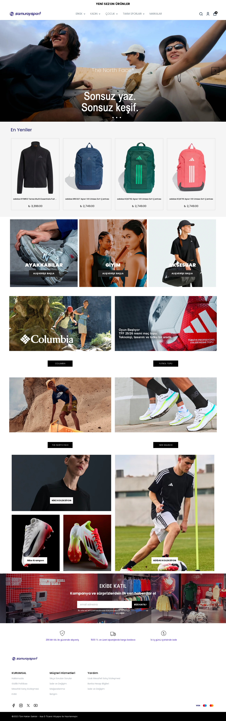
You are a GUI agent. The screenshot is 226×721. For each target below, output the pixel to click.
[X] (28, 705)
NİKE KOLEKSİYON (61, 500)
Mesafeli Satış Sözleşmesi (25, 688)
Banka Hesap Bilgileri (98, 683)
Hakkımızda (18, 678)
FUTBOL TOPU (165, 363)
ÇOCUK (110, 14)
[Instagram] (21, 705)
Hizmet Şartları (108, 613)
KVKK (14, 694)
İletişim (53, 694)
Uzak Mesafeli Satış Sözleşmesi (104, 678)
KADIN (93, 14)
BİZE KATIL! (140, 604)
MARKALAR (156, 14)
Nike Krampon (35, 560)
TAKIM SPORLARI (132, 14)
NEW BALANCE (165, 445)
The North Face (60, 445)
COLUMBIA (60, 363)
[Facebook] (13, 705)
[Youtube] (36, 705)
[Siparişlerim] (208, 14)
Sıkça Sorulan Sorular (61, 678)
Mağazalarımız (57, 688)
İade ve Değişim (58, 683)
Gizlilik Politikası (138, 610)
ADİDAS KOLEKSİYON (164, 560)
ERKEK (79, 14)
